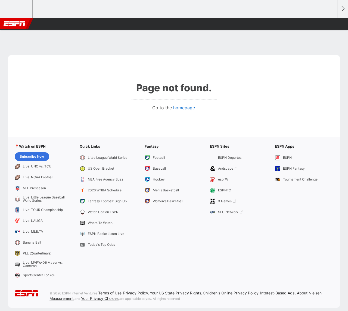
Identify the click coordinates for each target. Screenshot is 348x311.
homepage (184, 107)
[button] (330, 24)
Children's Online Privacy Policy (231, 293)
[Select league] (16, 9)
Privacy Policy (135, 293)
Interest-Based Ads (277, 293)
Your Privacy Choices (100, 298)
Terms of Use (110, 293)
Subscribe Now (32, 156)
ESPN (14, 24)
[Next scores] (342, 9)
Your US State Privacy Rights (175, 293)
